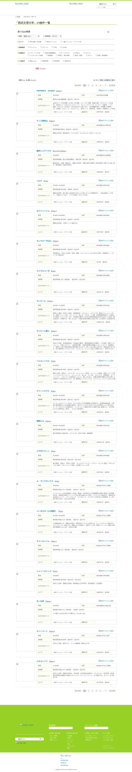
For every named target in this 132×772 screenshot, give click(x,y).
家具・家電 (78, 55)
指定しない (33, 61)
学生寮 (69, 738)
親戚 (68, 748)
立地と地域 (53, 738)
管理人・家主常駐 (64, 55)
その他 (64, 47)
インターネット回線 (36, 55)
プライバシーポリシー (109, 748)
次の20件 (112, 85)
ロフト (90, 55)
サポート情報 (104, 12)
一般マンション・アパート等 (71, 42)
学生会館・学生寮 (35, 42)
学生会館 (69, 735)
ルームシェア (71, 746)
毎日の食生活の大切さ (91, 738)
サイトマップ (107, 746)
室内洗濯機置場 (50, 53)
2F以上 (77, 53)
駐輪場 (50, 55)
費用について (53, 740)
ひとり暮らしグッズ (90, 735)
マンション (33, 47)
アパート (45, 47)
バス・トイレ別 (35, 53)
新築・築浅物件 (103, 55)
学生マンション (52, 42)
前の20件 (78, 85)
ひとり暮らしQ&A (108, 740)
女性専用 (57, 61)
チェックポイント (108, 738)
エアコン (88, 53)
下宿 (55, 47)
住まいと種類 (53, 735)
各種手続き (88, 740)
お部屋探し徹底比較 (53, 12)
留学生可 (68, 61)
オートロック (65, 53)
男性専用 (45, 61)
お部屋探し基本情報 (28, 12)
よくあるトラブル (108, 735)
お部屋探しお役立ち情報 (78, 12)
